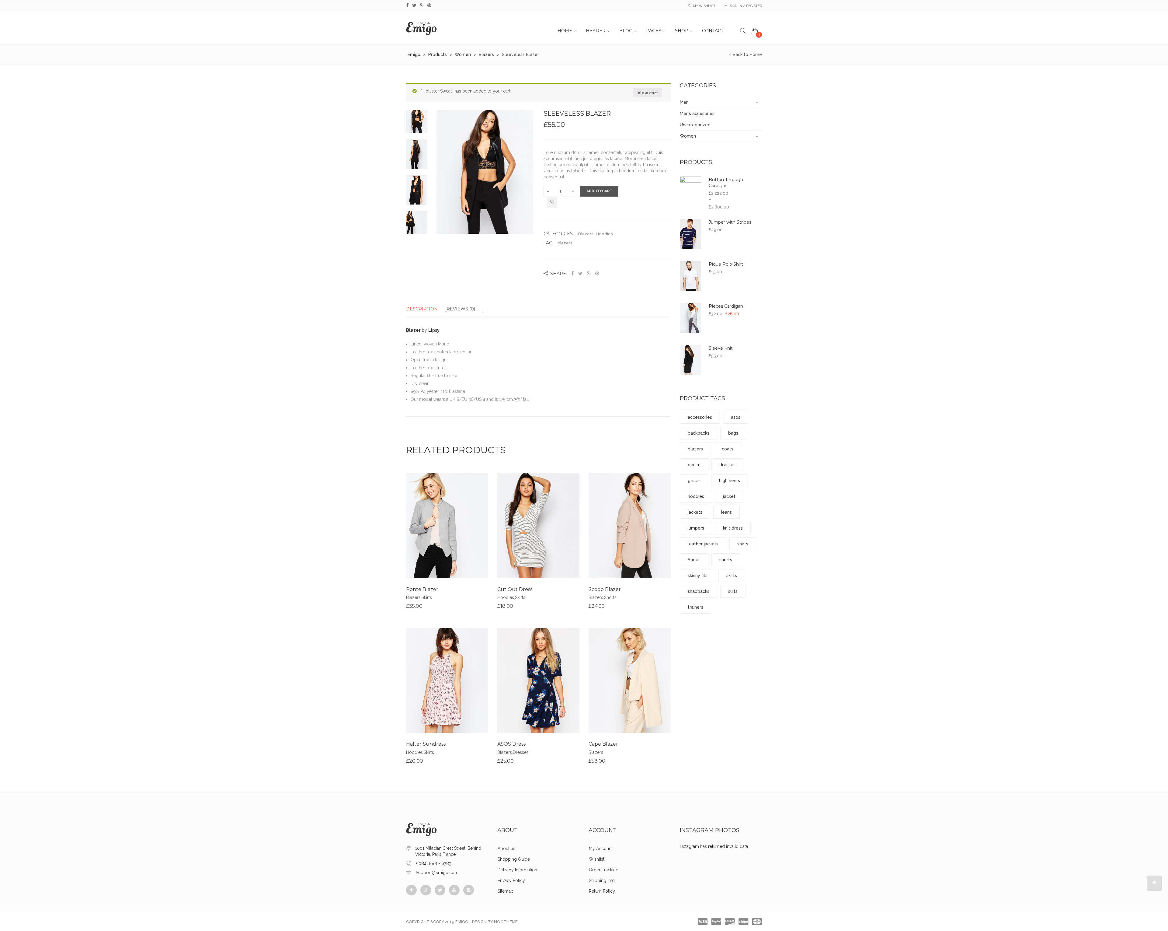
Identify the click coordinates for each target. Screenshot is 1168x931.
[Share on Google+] (589, 273)
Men (684, 102)
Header (596, 30)
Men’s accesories (697, 113)
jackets (695, 512)
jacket (729, 496)
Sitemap (505, 891)
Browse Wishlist (629, 690)
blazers (565, 242)
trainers (695, 607)
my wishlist (704, 6)
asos (735, 417)
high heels (729, 480)
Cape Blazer (603, 744)
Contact (712, 30)
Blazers (585, 233)
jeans (726, 512)
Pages (653, 30)
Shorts (610, 597)
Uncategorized (695, 124)
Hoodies (604, 233)
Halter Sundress (426, 744)
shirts (742, 543)
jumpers (696, 528)
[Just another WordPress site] (421, 27)
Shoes (694, 559)
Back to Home (747, 54)
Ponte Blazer (422, 589)
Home (565, 30)
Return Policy (602, 891)
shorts (725, 559)
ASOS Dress (511, 744)
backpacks (698, 433)
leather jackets (703, 543)
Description (422, 309)
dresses (727, 464)
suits (733, 591)
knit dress (733, 528)
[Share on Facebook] (573, 273)
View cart (648, 92)
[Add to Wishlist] (552, 202)
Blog (625, 30)
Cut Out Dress (514, 589)
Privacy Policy (511, 880)
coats (727, 448)
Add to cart (599, 191)
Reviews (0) (461, 309)
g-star (694, 480)
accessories (700, 417)
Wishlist (596, 859)
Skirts (427, 597)
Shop (681, 30)
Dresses (521, 752)
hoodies (696, 496)
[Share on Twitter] (580, 273)
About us (506, 848)
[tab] (425, 309)
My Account (601, 848)
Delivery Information (517, 869)
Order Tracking (603, 869)
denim (694, 464)
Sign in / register (746, 6)
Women (688, 136)
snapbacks (698, 591)
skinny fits (697, 575)
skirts (731, 575)
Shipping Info (602, 880)
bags (733, 433)
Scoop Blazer (605, 589)
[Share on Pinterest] (597, 273)
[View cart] (755, 30)
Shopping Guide (514, 859)
